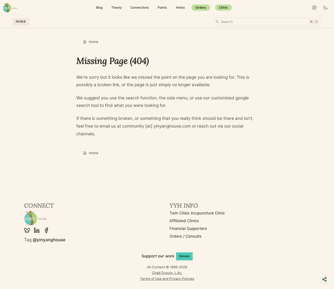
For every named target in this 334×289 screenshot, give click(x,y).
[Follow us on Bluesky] (27, 230)
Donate (184, 256)
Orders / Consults (185, 236)
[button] (314, 8)
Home (21, 21)
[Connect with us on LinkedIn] (37, 230)
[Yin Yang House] (10, 8)
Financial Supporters (188, 228)
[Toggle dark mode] (325, 8)
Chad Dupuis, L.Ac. (167, 273)
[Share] (324, 279)
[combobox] (267, 22)
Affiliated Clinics (184, 221)
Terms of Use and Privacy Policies (167, 279)
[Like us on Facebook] (46, 230)
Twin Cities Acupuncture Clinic (197, 213)
